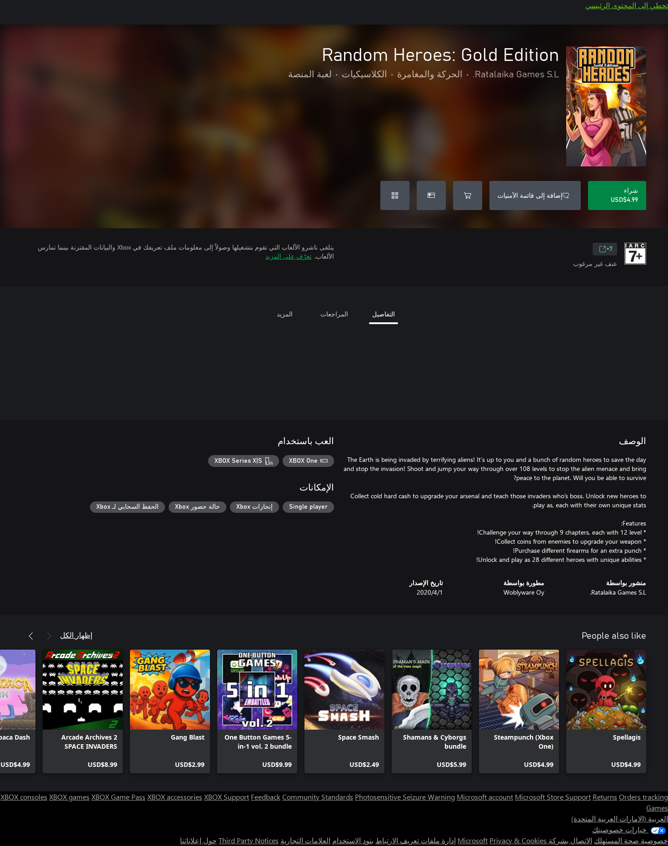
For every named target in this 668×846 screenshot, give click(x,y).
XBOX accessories (174, 796)
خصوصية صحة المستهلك (631, 840)
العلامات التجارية (305, 840)
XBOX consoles (23, 796)
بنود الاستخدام (353, 840)
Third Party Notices (249, 840)
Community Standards (317, 796)
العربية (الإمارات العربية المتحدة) (619, 818)
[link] (606, 711)
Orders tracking (643, 796)
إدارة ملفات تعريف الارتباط (415, 840)
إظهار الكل (76, 635)
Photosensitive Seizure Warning (405, 796)
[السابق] (49, 636)
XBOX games (69, 796)
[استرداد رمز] (394, 195)
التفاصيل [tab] (383, 314)
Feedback (265, 796)
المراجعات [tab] (334, 314)
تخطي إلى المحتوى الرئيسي (626, 5)
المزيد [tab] (285, 314)
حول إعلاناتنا (198, 840)
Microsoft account (485, 796)
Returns (605, 796)
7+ (609, 249)
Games (657, 807)
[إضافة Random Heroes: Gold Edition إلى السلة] (467, 195)
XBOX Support (226, 796)
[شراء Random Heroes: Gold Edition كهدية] (431, 195)
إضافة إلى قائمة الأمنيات (530, 195)
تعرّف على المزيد (288, 256)
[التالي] (31, 636)
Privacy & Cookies (518, 840)
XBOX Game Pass (118, 796)
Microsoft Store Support (553, 796)
